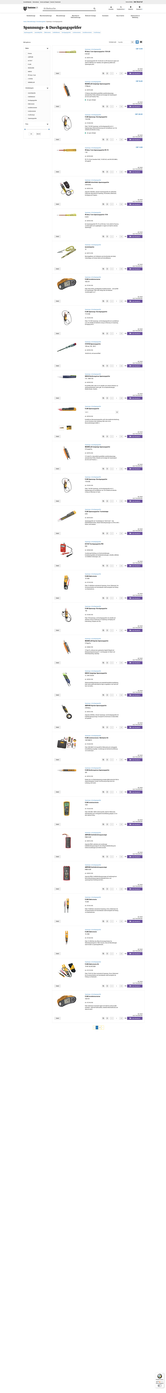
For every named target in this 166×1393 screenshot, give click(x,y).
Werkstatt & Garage (90, 15)
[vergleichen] (103, 73)
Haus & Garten (120, 15)
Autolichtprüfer (38, 32)
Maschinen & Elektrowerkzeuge (75, 16)
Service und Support (44, 2)
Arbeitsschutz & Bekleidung (135, 16)
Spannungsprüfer (28, 32)
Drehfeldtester (56, 32)
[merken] (107, 73)
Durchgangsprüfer (66, 32)
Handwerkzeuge (31, 15)
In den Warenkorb (135, 73)
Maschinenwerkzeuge (46, 15)
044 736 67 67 (138, 2)
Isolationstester (77, 32)
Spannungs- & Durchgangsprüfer (93, 49)
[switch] (160, 1386)
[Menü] (163, 1374)
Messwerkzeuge (60, 15)
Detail (57, 73)
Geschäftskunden (27, 2)
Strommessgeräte (40, 21)
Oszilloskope (97, 32)
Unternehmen (36, 2)
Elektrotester (47, 32)
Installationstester (87, 32)
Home (24, 21)
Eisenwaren (105, 15)
